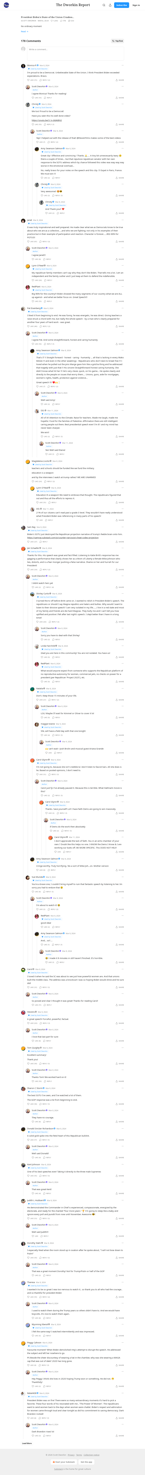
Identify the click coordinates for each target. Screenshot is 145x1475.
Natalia (39, 688)
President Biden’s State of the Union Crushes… (47, 17)
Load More (27, 1443)
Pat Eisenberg (33, 308)
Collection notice (91, 1455)
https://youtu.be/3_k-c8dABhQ (47, 120)
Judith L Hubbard (35, 1200)
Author (35, 90)
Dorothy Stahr (34, 1242)
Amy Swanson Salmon (52, 148)
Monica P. (32, 65)
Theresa (31, 1282)
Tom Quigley (33, 1047)
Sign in (136, 5)
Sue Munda (37, 876)
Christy (35, 104)
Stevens (31, 1011)
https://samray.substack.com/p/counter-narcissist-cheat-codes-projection (63, 537)
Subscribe (121, 5)
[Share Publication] (110, 5)
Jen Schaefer (33, 548)
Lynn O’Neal (38, 265)
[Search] (104, 5)
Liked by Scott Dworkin (39, 69)
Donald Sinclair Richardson (40, 1128)
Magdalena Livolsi (40, 461)
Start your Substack (65, 1462)
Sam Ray (31, 527)
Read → (24, 31)
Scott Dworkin (28, 21)
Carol (29, 969)
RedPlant (36, 286)
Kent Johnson (33, 1164)
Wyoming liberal (40, 1324)
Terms (79, 1455)
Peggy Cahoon (34, 1342)
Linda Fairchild (48, 645)
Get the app (86, 1462)
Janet (29, 220)
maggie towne (48, 723)
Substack (58, 1469)
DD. (42, 410)
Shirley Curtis (42, 593)
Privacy (71, 1455)
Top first (119, 41)
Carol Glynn (42, 759)
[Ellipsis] (122, 65)
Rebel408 (31, 1393)
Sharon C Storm (34, 1088)
